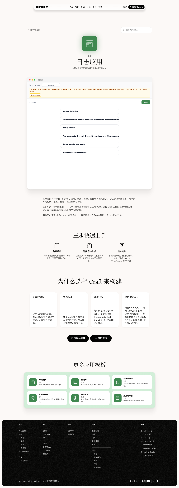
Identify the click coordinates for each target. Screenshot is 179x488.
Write (145, 102)
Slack (45, 438)
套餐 (22, 441)
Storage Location (35, 85)
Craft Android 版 (147, 455)
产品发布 (22, 431)
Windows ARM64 (149, 448)
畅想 (77, 7)
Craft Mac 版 (145, 438)
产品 (71, 7)
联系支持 (71, 434)
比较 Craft (47, 447)
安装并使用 (79, 338)
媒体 (93, 444)
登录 (125, 7)
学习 (94, 7)
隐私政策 (97, 457)
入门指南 (46, 450)
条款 (95, 454)
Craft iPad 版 (146, 434)
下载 (100, 7)
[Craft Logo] (42, 7)
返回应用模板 (35, 30)
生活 (89, 55)
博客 (93, 434)
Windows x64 (148, 444)
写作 (22, 438)
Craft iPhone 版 (146, 431)
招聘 (93, 438)
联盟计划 (95, 441)
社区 (83, 7)
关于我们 (95, 431)
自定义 (23, 448)
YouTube (46, 434)
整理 (22, 444)
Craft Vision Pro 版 (148, 452)
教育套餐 (24, 460)
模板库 (45, 454)
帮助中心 (71, 431)
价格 (89, 7)
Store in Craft (35, 95)
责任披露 (97, 467)
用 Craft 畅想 (24, 451)
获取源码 (102, 338)
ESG (95, 464)
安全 (95, 460)
